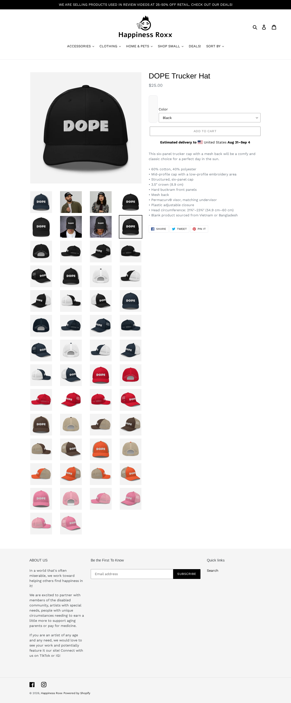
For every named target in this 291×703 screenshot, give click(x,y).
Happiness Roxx (51, 693)
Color (163, 109)
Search (212, 570)
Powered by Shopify (76, 693)
